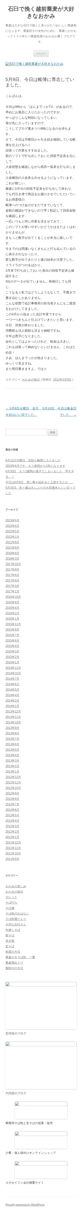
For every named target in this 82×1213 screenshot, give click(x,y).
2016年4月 (12, 607)
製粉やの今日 (14, 968)
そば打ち (11, 902)
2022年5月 (12, 531)
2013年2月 (12, 766)
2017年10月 (13, 564)
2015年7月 (12, 635)
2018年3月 (12, 558)
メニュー (41, 53)
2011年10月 (13, 853)
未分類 (9, 941)
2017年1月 (12, 591)
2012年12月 (13, 777)
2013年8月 (12, 733)
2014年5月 (12, 689)
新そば (9, 935)
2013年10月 (13, 722)
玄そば (9, 946)
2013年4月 (12, 755)
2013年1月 (12, 771)
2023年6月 (12, 520)
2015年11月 (13, 624)
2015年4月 (12, 646)
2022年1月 (12, 536)
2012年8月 (12, 799)
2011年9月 (12, 859)
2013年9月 (12, 728)
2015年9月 (12, 629)
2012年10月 (13, 788)
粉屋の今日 (12, 951)
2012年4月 (12, 820)
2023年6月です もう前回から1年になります (35, 466)
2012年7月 (12, 804)
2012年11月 (13, 782)
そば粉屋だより (15, 919)
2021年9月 (12, 542)
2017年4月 (12, 580)
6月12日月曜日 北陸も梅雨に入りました (33, 460)
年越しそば (12, 930)
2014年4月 (12, 695)
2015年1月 (12, 662)
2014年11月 (13, 668)
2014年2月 (12, 700)
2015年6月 (12, 640)
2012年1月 (12, 837)
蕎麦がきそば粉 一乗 (20, 957)
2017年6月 (12, 575)
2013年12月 (13, 711)
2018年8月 (12, 553)
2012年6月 (12, 809)
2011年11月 (13, 848)
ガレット (11, 897)
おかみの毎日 (31, 379)
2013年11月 (13, 717)
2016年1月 (12, 618)
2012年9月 (12, 793)
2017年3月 (12, 586)
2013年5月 (12, 749)
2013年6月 (12, 744)
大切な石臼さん (15, 924)
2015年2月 (12, 657)
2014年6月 (12, 684)
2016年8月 (12, 602)
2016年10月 (13, 597)
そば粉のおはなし (17, 913)
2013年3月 (12, 760)
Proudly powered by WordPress (25, 1204)
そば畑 (9, 908)
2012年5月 (12, 815)
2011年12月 (13, 842)
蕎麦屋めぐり (14, 962)
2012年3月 (12, 826)
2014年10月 (13, 673)
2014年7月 (12, 678)
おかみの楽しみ (15, 886)
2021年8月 (12, 547)
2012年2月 (12, 831)
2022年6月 (12, 526)
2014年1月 (12, 706)
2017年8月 (12, 569)
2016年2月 (12, 613)
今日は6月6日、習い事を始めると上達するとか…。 (39, 482)
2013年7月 (12, 738)
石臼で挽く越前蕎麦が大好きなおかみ (41, 12)
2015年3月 (12, 651)
